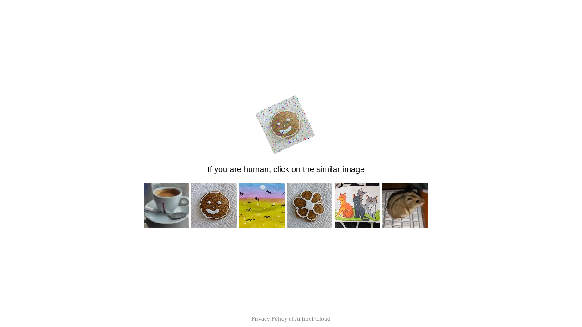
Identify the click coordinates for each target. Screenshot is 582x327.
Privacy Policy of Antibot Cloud (291, 318)
